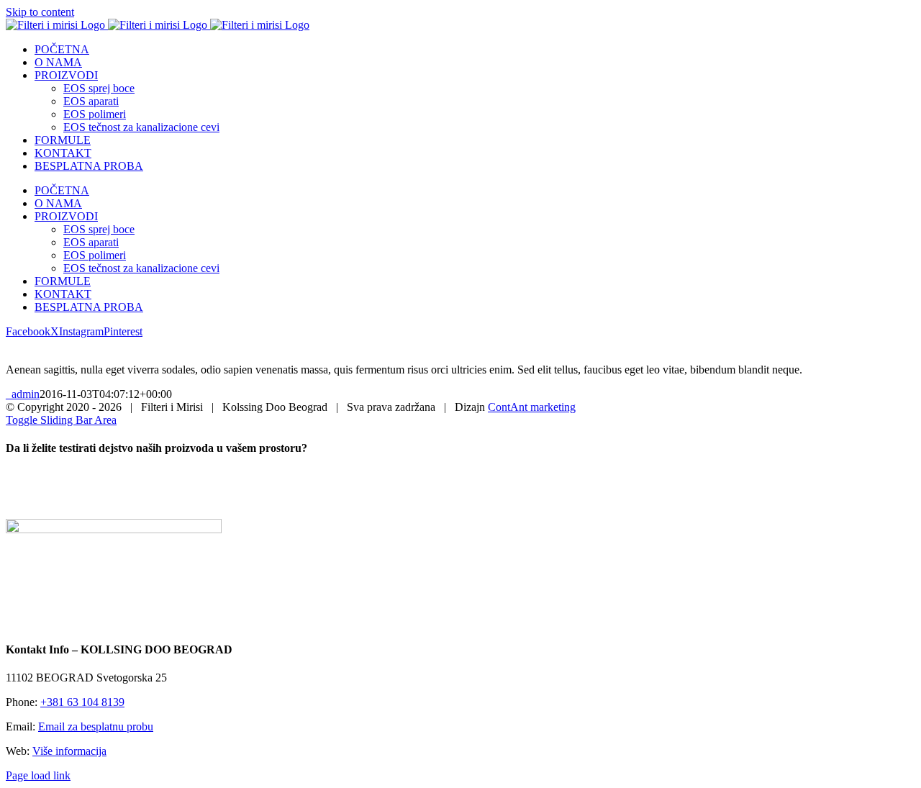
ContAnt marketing (532, 407)
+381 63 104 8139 (82, 702)
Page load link (38, 775)
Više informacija (69, 751)
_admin (23, 394)
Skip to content (40, 12)
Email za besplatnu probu (95, 726)
